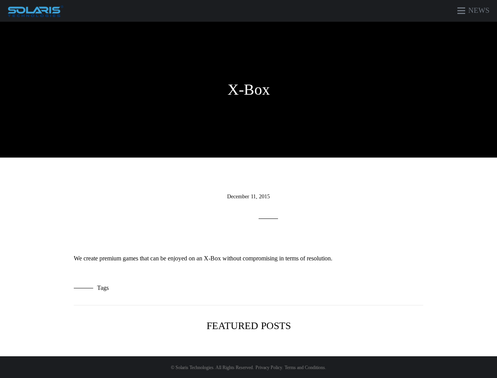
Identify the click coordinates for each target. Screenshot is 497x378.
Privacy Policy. (269, 367)
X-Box (249, 89)
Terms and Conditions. (305, 367)
